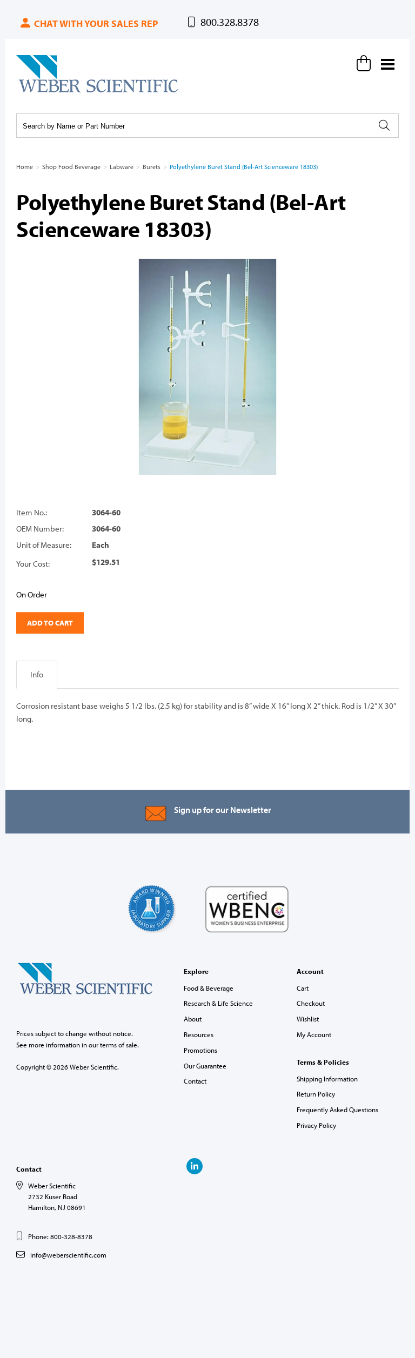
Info (36, 674)
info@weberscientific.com (68, 1255)
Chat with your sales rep (95, 23)
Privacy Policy (316, 1125)
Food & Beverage (208, 988)
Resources (198, 1034)
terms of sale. (119, 1044)
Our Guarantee (205, 1065)
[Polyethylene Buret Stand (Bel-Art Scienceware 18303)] (207, 367)
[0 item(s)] (365, 63)
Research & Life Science (218, 1003)
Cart (303, 988)
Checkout (311, 1003)
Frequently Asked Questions (337, 1109)
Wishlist (308, 1018)
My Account (314, 1034)
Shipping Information (327, 1078)
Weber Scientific (41, 91)
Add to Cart (50, 623)
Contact (195, 1081)
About (193, 1018)
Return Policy (316, 1094)
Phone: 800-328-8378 (60, 1236)
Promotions (200, 1050)
